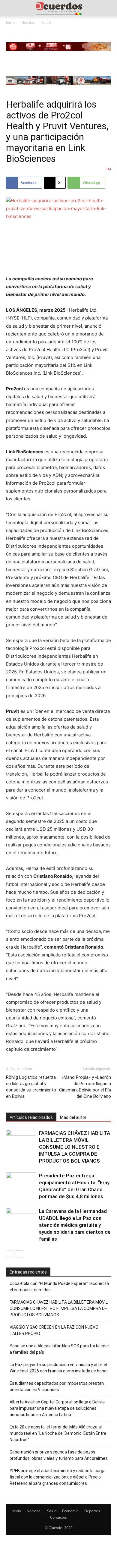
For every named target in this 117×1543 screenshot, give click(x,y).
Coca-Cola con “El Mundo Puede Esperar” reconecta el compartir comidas (59, 1286)
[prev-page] (10, 1254)
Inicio (10, 22)
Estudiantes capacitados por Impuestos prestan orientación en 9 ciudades (57, 1386)
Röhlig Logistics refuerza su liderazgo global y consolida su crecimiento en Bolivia (31, 1087)
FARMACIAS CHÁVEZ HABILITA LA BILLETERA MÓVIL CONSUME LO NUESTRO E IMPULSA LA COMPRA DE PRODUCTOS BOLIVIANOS (74, 1147)
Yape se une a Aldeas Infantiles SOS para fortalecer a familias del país (59, 1349)
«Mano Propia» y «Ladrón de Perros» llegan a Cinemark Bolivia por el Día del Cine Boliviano (85, 1087)
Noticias (28, 22)
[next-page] (19, 1254)
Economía (70, 1510)
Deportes (92, 1510)
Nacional (34, 1510)
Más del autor (73, 1117)
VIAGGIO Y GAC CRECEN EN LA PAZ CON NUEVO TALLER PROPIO (54, 1330)
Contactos (58, 1517)
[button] (10, 8)
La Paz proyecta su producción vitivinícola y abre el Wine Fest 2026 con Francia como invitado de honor (59, 1367)
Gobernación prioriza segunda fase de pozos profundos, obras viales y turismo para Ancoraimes (59, 1455)
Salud (46, 22)
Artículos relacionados (31, 1117)
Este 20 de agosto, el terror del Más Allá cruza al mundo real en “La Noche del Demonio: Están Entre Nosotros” (58, 1433)
